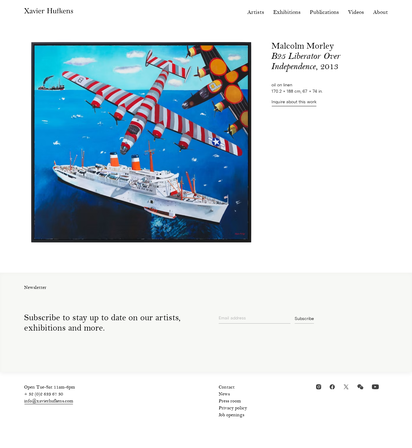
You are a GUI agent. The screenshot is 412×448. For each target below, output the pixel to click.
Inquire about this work (294, 101)
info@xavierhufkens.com (48, 401)
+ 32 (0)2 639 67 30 (43, 394)
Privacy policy (233, 408)
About (380, 12)
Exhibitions (287, 12)
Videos (356, 12)
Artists (255, 12)
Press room (230, 401)
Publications (324, 12)
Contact (227, 387)
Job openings (231, 415)
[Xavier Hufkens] (53, 12)
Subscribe (304, 318)
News (224, 394)
